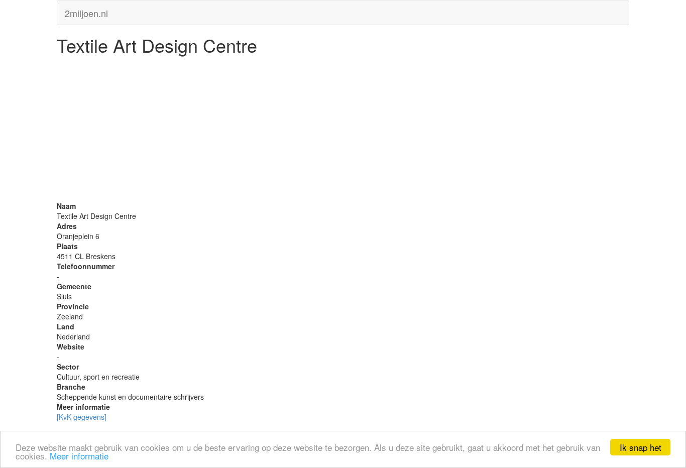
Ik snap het (640, 447)
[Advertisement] (343, 130)
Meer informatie (79, 455)
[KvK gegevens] (81, 417)
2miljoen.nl (86, 11)
